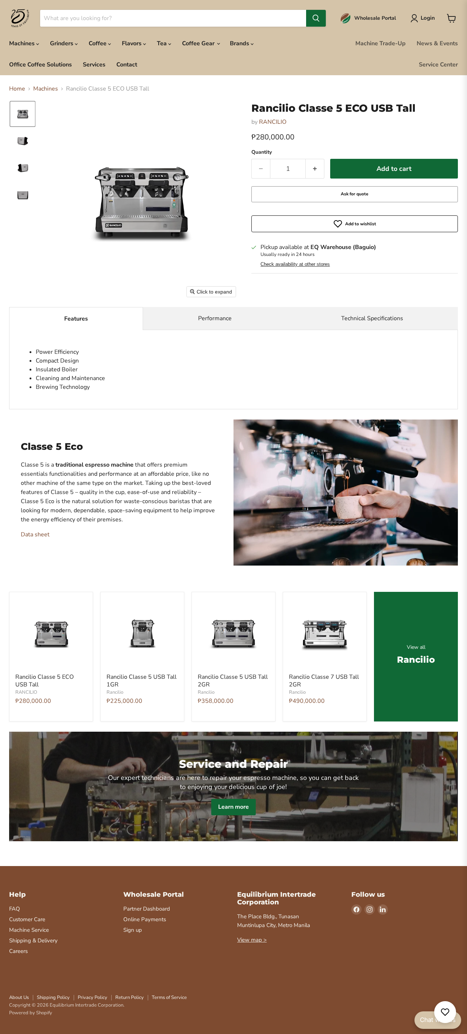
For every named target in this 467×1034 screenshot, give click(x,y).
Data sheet (35, 535)
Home (17, 88)
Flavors (132, 43)
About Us (19, 997)
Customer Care (27, 919)
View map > (252, 939)
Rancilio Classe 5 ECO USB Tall (44, 681)
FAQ (14, 908)
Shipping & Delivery (33, 940)
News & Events (437, 43)
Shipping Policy (53, 997)
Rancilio (115, 692)
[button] (22, 114)
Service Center (438, 65)
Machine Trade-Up (380, 43)
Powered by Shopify (30, 1013)
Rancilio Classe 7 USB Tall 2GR (324, 681)
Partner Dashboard (146, 908)
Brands (240, 43)
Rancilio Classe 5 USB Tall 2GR (233, 681)
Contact (126, 65)
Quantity (261, 152)
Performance (215, 318)
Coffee (98, 43)
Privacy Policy (92, 997)
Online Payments (144, 919)
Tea (162, 43)
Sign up (132, 930)
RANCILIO (272, 122)
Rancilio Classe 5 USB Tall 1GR (142, 681)
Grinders (62, 43)
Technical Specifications (372, 318)
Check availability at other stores (295, 264)
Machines (22, 43)
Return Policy (129, 997)
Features (76, 319)
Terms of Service (169, 997)
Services (94, 65)
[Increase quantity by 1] (315, 169)
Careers (18, 951)
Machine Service (29, 930)
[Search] (316, 18)
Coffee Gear (199, 43)
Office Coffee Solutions (40, 65)
